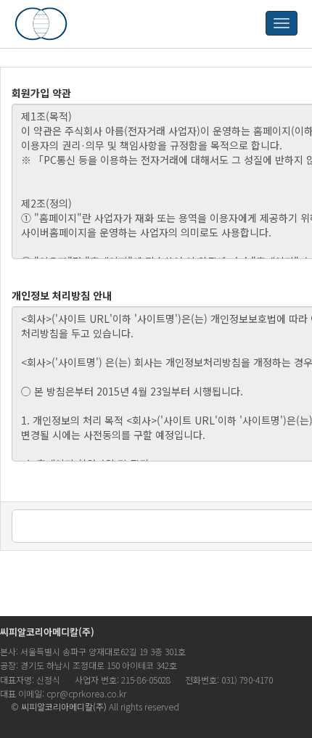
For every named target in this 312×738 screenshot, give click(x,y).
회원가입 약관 (41, 93)
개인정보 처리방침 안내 (62, 295)
